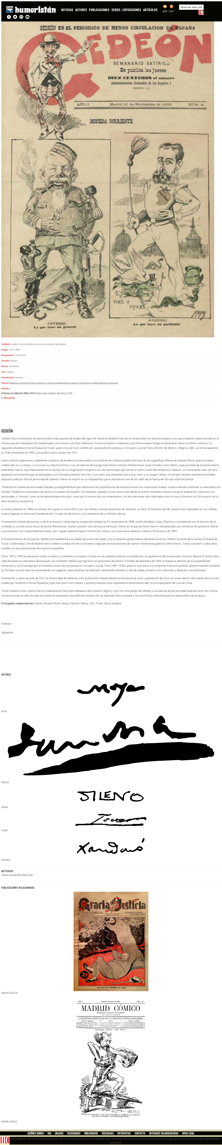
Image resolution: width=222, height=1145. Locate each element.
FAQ (49, 1133)
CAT (171, 11)
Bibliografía (91, 1133)
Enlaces (59, 1133)
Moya (4, 711)
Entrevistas (124, 1133)
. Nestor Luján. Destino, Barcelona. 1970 (36, 393)
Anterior (6, 623)
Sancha (5, 782)
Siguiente (7, 632)
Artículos (150, 9)
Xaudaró (5, 859)
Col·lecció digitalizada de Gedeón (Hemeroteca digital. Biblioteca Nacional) (82, 382)
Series (116, 9)
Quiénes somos (35, 1133)
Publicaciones (99, 9)
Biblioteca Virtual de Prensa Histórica (27, 382)
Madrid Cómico (9, 1121)
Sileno (4, 807)
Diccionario (73, 1133)
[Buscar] (201, 12)
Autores (81, 9)
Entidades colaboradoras (163, 1133)
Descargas (108, 1133)
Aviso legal (188, 1133)
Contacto (140, 1133)
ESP (165, 11)
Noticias (67, 9)
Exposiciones (132, 9)
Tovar (4, 830)
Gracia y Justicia (9, 992)
